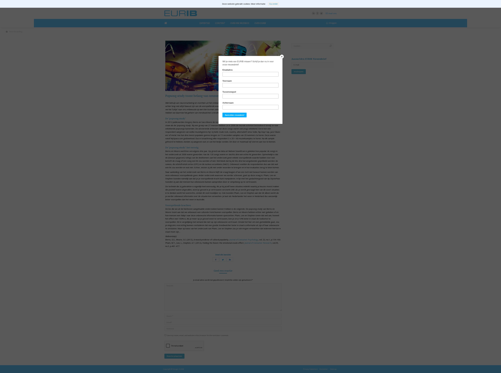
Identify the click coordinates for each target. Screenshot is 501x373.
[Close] (282, 57)
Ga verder (273, 4)
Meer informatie (258, 3)
